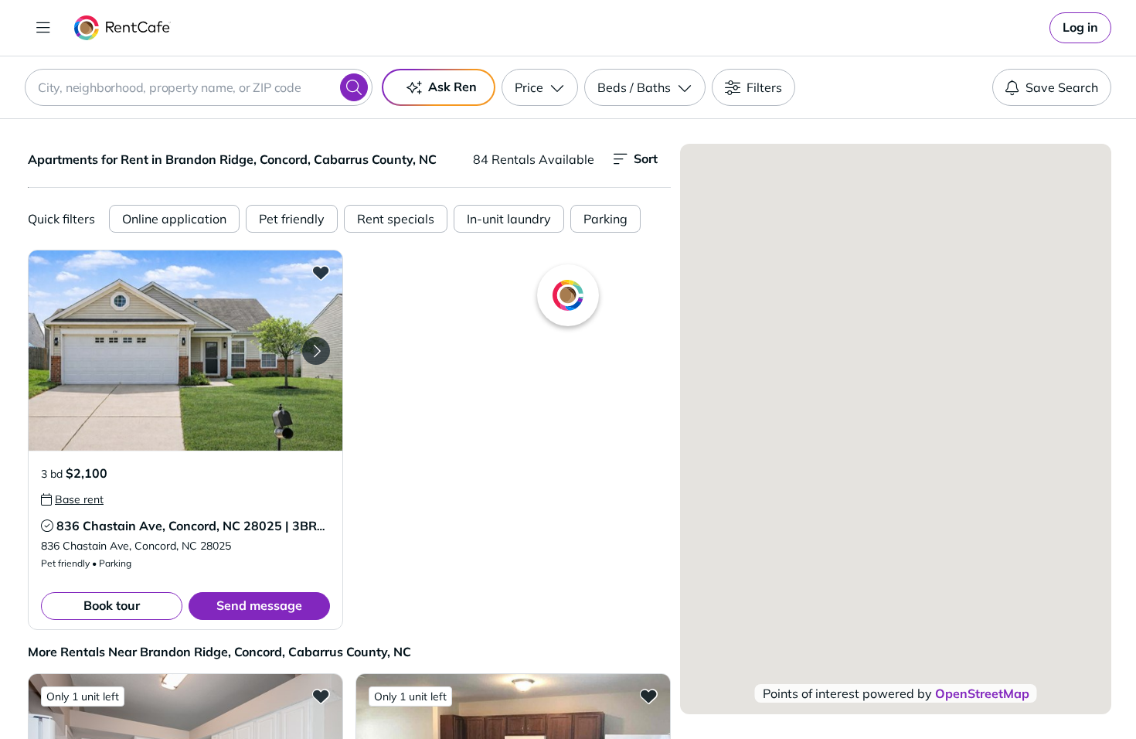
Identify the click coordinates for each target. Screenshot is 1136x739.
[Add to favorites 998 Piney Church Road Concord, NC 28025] (321, 696)
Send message (259, 605)
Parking (605, 218)
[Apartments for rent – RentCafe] (122, 27)
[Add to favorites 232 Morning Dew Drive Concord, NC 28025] (648, 696)
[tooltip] (72, 499)
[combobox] (198, 87)
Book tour (111, 605)
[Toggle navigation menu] (43, 27)
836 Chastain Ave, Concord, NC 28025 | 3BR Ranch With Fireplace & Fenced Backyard (309, 525)
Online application (174, 218)
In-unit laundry (509, 218)
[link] (1080, 27)
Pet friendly (292, 218)
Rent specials (395, 218)
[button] (185, 350)
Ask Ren (452, 86)
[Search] (354, 87)
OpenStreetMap (982, 693)
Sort (646, 158)
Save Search (1061, 87)
